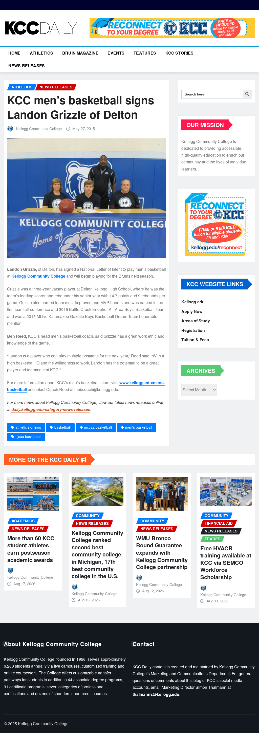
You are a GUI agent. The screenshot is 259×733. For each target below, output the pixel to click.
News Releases (26, 65)
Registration (193, 330)
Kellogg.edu (193, 302)
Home (14, 53)
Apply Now (191, 311)
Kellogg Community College (39, 128)
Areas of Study (195, 321)
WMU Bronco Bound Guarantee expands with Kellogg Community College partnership (128, 552)
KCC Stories (179, 53)
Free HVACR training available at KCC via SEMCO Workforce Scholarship (191, 562)
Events (115, 53)
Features (145, 53)
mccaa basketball (98, 427)
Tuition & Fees (195, 340)
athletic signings (28, 427)
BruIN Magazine (80, 53)
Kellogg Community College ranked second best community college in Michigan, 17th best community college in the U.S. (63, 554)
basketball (62, 427)
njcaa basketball (28, 436)
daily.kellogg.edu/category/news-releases (50, 409)
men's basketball (138, 427)
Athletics (41, 53)
